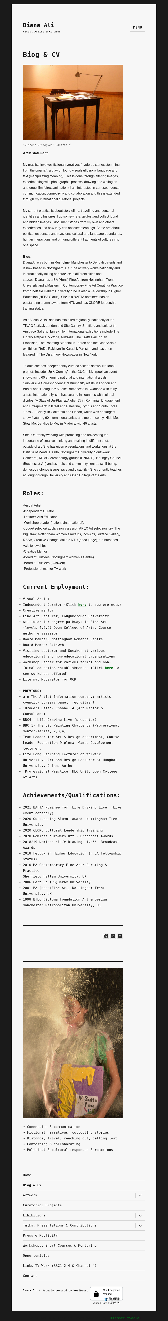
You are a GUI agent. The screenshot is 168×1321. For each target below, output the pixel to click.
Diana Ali (38, 25)
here (82, 605)
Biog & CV (32, 1185)
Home (27, 1175)
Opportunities (36, 1256)
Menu (137, 27)
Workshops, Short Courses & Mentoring (60, 1245)
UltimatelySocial (125, 1318)
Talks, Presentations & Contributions (60, 1225)
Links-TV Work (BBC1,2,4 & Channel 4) (60, 1266)
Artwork (30, 1195)
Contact (30, 1276)
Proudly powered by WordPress (66, 1290)
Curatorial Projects (42, 1205)
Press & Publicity (40, 1235)
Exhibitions (34, 1215)
